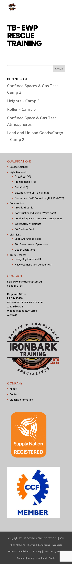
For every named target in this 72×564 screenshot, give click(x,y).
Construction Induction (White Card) (35, 213)
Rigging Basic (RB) (25, 181)
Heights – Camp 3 (23, 100)
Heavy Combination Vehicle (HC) (33, 264)
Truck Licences (18, 255)
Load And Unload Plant (28, 238)
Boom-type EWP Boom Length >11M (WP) (39, 198)
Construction (17, 203)
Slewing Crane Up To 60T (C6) (32, 192)
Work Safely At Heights (28, 223)
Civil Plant (15, 234)
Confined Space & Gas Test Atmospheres (38, 218)
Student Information (21, 399)
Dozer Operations (25, 249)
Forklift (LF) (21, 187)
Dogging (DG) (23, 176)
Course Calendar (19, 166)
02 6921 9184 (15, 285)
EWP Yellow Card (24, 229)
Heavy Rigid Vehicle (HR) (28, 259)
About (13, 388)
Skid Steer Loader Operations (31, 244)
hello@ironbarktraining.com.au (24, 281)
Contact (14, 394)
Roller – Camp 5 (21, 109)
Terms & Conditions (39, 544)
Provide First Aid (24, 207)
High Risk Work (18, 172)
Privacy (37, 551)
